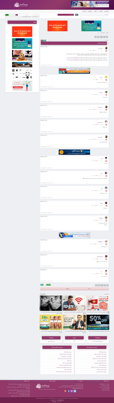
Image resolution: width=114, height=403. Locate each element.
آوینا (101, 188)
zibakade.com (61, 400)
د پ (101, 271)
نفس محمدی (99, 122)
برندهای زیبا (90, 11)
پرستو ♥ (100, 92)
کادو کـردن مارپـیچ (51, 341)
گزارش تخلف (43, 65)
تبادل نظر (100, 11)
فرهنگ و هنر (103, 32)
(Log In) (67, 288)
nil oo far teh (99, 256)
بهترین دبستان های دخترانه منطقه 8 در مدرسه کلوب (47, 389)
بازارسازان (54, 401)
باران (101, 158)
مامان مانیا (100, 48)
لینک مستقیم (49, 65)
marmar (100, 218)
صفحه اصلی (106, 11)
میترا (101, 173)
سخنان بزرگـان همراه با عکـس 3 (98, 341)
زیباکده (107, 32)
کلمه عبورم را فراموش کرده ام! (26, 16)
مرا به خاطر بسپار (35, 16)
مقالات (95, 11)
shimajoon (100, 241)
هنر (98, 32)
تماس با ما (84, 11)
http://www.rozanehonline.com (74, 58)
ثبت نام (89, 288)
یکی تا (101, 77)
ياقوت (101, 203)
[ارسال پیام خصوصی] (106, 51)
